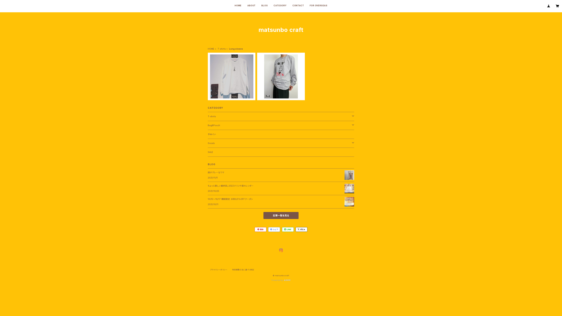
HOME (238, 5)
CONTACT (298, 5)
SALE (210, 152)
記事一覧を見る (281, 215)
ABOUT (251, 5)
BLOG (264, 5)
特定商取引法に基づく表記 (243, 270)
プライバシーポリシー (218, 270)
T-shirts (222, 49)
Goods (211, 143)
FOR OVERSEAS (318, 5)
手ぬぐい (212, 134)
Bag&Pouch (214, 125)
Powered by (278, 280)
